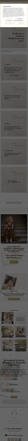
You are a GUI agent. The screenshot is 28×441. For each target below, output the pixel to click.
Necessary (11, 19)
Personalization (18, 20)
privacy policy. (15, 16)
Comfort (9, 20)
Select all (21, 23)
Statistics (20, 19)
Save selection (9, 23)
